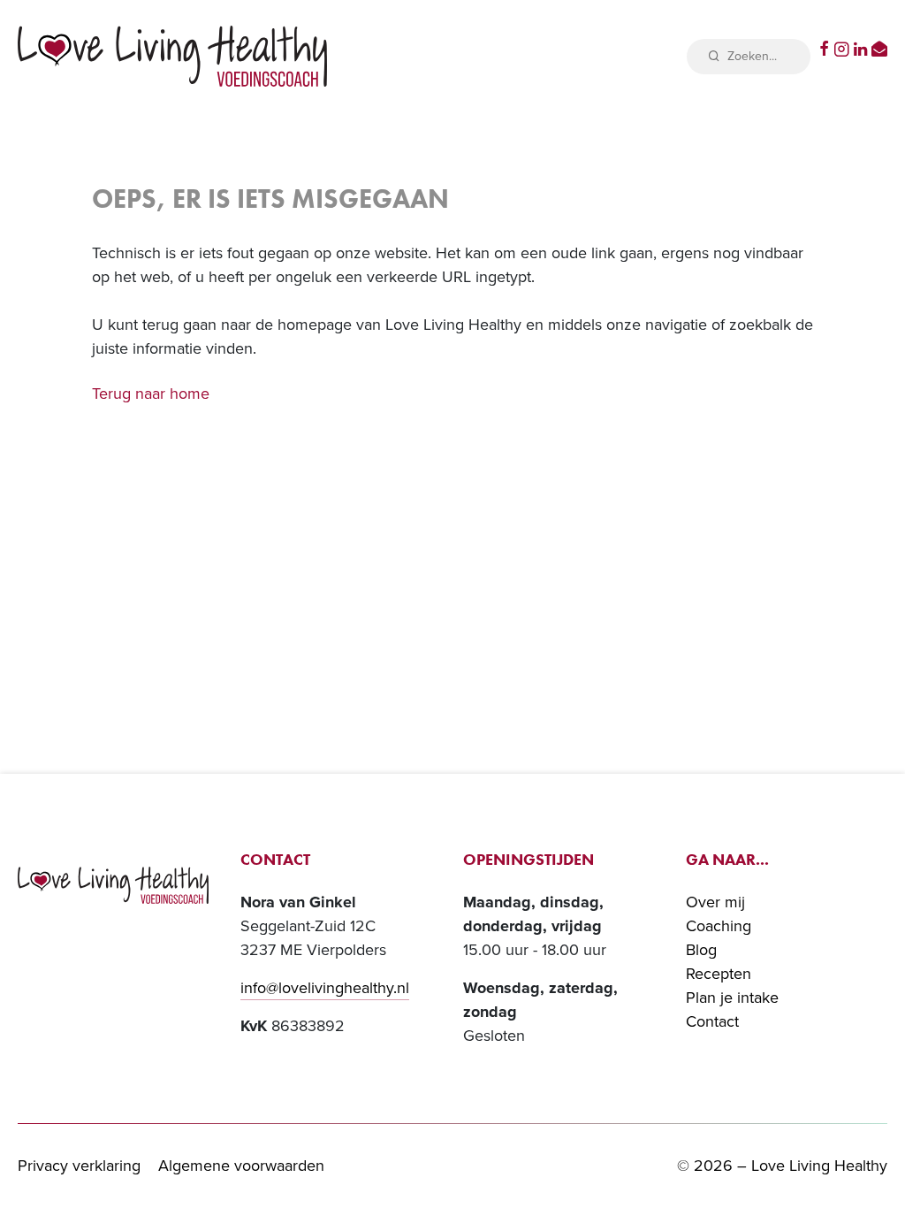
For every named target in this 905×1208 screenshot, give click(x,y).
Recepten (718, 973)
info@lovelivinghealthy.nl (324, 987)
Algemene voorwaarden (241, 1165)
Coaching (718, 925)
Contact (712, 1021)
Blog (701, 949)
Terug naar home (150, 393)
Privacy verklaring (79, 1165)
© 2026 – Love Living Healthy (782, 1165)
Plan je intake (732, 997)
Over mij (715, 902)
